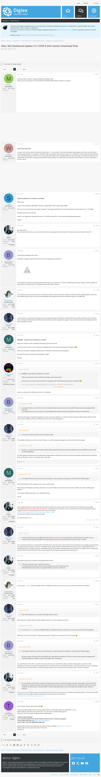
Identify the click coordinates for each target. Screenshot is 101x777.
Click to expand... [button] (59, 387)
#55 (97, 556)
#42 (97, 144)
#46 (97, 290)
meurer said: (22, 369)
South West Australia (8, 384)
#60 (97, 701)
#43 (97, 194)
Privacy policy (74, 775)
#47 (97, 313)
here (96, 547)
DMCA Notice (83, 775)
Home (95, 775)
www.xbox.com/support (41, 720)
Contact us (54, 775)
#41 (97, 74)
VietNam (12, 719)
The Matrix (11, 245)
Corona (5, 49)
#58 (97, 641)
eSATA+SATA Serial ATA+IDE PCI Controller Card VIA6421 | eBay (36, 512)
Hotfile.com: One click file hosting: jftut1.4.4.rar (30, 696)
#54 (97, 527)
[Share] (94, 74)
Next (24, 69)
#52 (97, 468)
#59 (97, 673)
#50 (97, 398)
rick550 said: (22, 533)
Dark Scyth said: (23, 474)
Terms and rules (64, 775)
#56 (97, 581)
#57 (97, 604)
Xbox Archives (38, 35)
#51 (97, 424)
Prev (5, 69)
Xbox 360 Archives (48, 35)
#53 (97, 502)
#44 (97, 225)
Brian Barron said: (24, 445)
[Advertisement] (50, 56)
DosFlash (27, 585)
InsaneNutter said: (24, 404)
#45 (97, 251)
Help (90, 775)
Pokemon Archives (26, 35)
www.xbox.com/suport (64, 726)
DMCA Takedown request (64, 30)
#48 (97, 335)
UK (13, 307)
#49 (97, 363)
